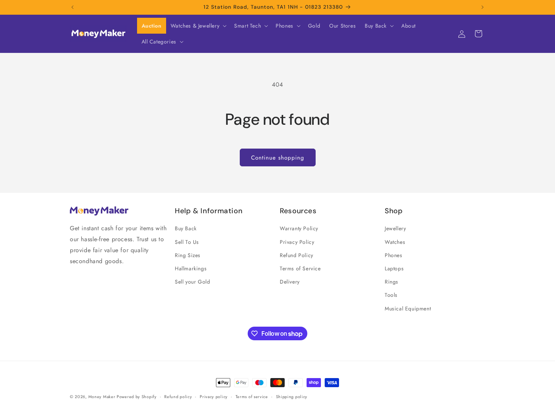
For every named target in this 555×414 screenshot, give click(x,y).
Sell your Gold (192, 281)
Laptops (394, 268)
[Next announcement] (482, 7)
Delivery (290, 281)
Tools (391, 295)
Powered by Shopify (137, 397)
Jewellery (395, 228)
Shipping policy (292, 397)
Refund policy (178, 397)
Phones (393, 255)
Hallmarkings (191, 268)
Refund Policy (296, 255)
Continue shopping (277, 158)
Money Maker (102, 397)
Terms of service (252, 397)
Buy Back (186, 228)
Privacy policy (214, 397)
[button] (198, 26)
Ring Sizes (187, 255)
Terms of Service (300, 268)
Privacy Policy (297, 242)
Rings (391, 281)
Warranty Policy (299, 228)
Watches (395, 242)
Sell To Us (187, 242)
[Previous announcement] (72, 7)
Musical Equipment (408, 308)
